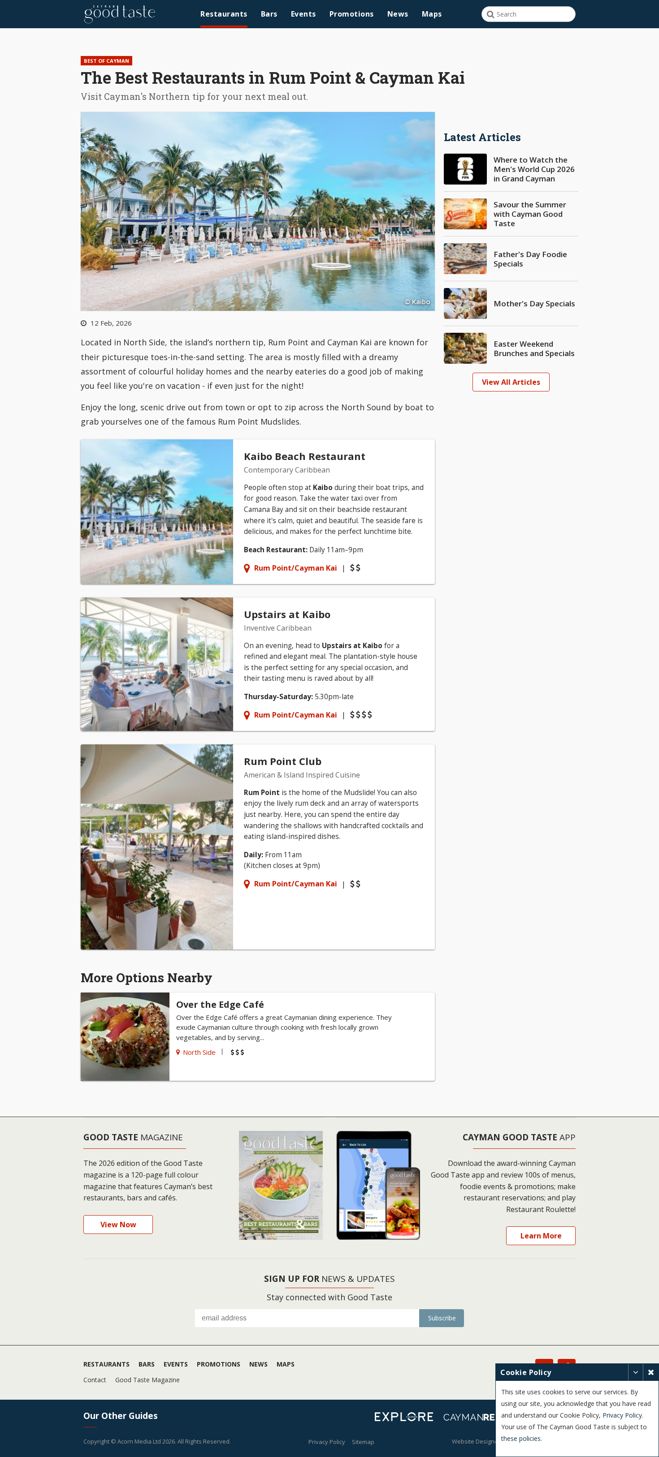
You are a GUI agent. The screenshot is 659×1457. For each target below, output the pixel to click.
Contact (94, 1379)
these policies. (521, 1438)
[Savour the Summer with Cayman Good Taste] (465, 213)
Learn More (541, 1236)
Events (303, 14)
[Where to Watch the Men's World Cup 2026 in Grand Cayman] (465, 169)
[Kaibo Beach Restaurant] (258, 511)
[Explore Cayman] (407, 1418)
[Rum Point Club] (258, 847)
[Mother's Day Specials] (465, 303)
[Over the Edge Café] (258, 1037)
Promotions (352, 14)
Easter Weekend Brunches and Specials (534, 348)
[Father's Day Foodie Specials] (465, 258)
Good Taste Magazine (147, 1379)
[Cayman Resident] (490, 1418)
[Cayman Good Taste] (119, 14)
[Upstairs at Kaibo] (258, 664)
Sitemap (363, 1442)
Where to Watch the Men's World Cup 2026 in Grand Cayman (534, 169)
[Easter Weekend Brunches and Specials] (465, 348)
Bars (269, 14)
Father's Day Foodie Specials (530, 259)
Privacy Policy (326, 1442)
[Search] (490, 14)
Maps (432, 14)
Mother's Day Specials (534, 303)
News (397, 14)
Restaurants (223, 14)
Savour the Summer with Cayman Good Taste (530, 213)
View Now (118, 1224)
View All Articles (511, 382)
